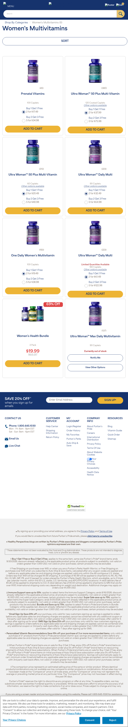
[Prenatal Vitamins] (32, 71)
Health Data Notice (93, 473)
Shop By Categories (16, 23)
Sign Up (110, 400)
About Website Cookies (94, 453)
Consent (89, 720)
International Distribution (93, 438)
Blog (110, 427)
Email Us (14, 439)
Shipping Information (52, 432)
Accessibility (93, 468)
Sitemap (112, 439)
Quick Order (114, 435)
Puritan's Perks (73, 439)
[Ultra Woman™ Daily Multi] (95, 152)
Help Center (52, 427)
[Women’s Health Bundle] (32, 313)
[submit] (121, 14)
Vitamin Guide (115, 431)
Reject (112, 720)
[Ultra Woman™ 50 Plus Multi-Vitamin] (95, 71)
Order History (73, 431)
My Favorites (72, 435)
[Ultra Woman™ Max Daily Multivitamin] (95, 313)
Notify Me (95, 358)
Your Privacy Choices (91, 461)
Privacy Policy (94, 444)
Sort (65, 41)
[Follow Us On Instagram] (63, 485)
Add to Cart (32, 129)
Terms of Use (105, 531)
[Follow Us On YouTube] (71, 485)
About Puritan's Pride (94, 428)
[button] (110, 5)
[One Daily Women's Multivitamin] (32, 233)
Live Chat (14, 446)
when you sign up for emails (19, 402)
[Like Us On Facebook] (56, 485)
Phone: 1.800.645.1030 (22, 426)
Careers (91, 433)
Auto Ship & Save (72, 444)
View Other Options (95, 368)
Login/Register (73, 427)
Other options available (95, 106)
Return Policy (52, 437)
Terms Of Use (93, 448)
